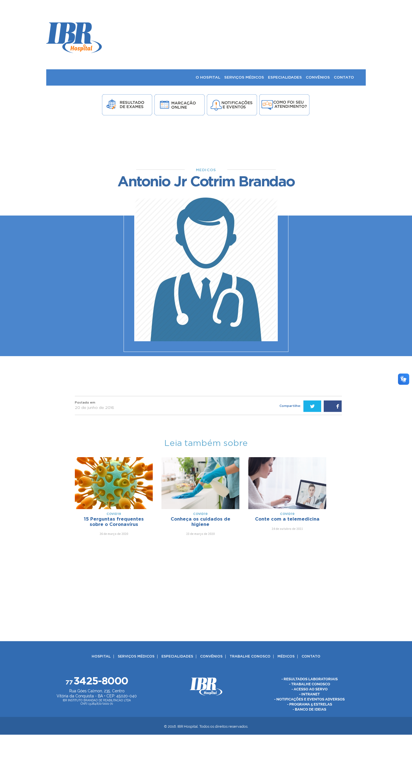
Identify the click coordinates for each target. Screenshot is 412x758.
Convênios (211, 656)
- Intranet (309, 694)
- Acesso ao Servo (309, 689)
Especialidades (177, 656)
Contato (311, 656)
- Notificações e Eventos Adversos (309, 699)
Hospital (101, 656)
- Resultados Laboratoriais (309, 679)
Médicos (286, 656)
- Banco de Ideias (309, 709)
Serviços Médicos (136, 656)
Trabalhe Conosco (250, 656)
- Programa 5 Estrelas (309, 704)
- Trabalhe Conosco (309, 684)
